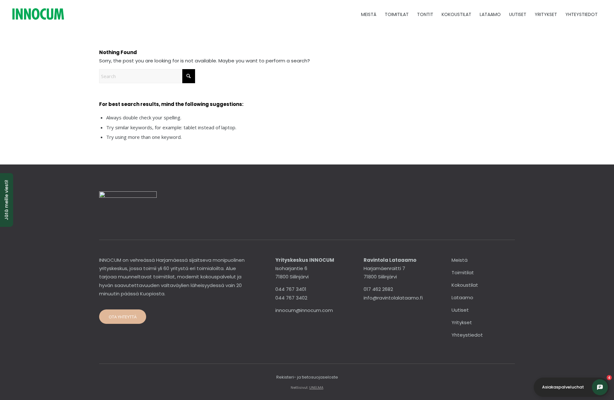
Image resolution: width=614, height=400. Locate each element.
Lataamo (462, 297)
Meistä (460, 260)
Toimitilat (463, 272)
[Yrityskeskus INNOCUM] (55, 14)
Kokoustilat (465, 285)
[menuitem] (369, 14)
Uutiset (460, 310)
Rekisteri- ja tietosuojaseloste (307, 377)
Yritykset (462, 322)
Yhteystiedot (467, 335)
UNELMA (316, 387)
